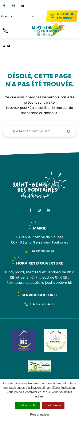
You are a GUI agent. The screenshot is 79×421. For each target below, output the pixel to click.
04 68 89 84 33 (42, 304)
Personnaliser (39, 414)
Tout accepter (27, 405)
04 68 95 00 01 (42, 251)
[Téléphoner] (5, 30)
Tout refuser (53, 405)
